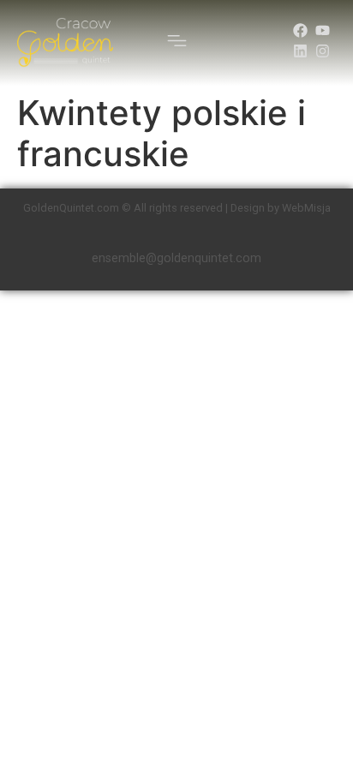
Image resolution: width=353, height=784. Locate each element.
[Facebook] (300, 30)
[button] (177, 43)
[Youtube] (322, 30)
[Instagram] (322, 51)
